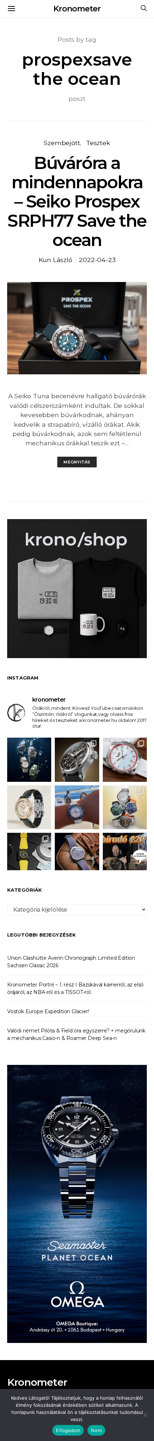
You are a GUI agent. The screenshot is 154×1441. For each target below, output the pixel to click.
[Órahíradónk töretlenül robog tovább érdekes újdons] (125, 855)
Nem (96, 1430)
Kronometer (76, 9)
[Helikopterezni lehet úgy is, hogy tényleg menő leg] (29, 855)
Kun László (55, 259)
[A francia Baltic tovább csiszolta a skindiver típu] (29, 759)
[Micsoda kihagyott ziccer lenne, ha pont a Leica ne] (125, 807)
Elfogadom (68, 1430)
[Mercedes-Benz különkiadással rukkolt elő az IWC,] (77, 759)
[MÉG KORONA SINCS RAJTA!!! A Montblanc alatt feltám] (29, 807)
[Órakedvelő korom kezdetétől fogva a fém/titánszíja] (77, 807)
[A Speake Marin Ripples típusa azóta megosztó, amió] (77, 855)
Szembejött (62, 143)
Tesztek (98, 143)
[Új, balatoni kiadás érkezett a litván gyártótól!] (125, 759)
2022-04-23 (97, 259)
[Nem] (145, 1415)
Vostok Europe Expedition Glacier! (48, 1011)
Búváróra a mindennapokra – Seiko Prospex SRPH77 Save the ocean (77, 201)
